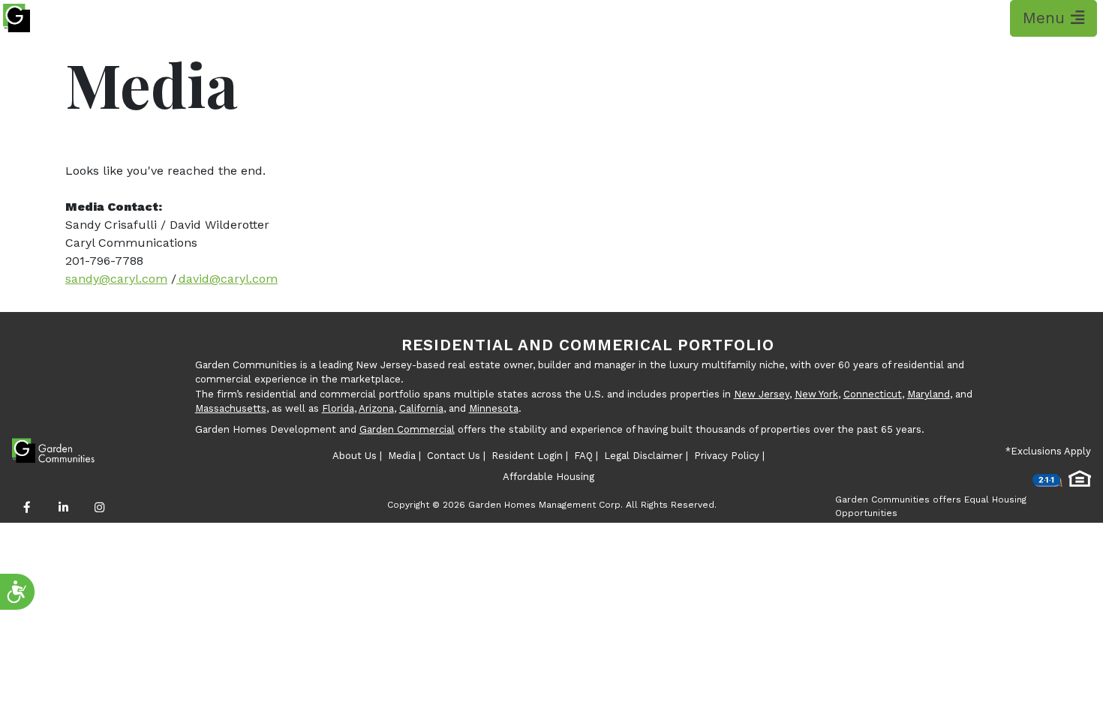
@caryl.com (243, 279)
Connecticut (872, 394)
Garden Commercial (407, 429)
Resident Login (527, 455)
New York (816, 394)
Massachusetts (230, 408)
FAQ (583, 455)
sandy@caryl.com (116, 279)
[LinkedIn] (63, 508)
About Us (354, 455)
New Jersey (761, 394)
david (192, 279)
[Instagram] (99, 508)
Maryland (928, 394)
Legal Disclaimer (643, 455)
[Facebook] (27, 508)
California (421, 408)
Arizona (376, 408)
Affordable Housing (548, 476)
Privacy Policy (726, 455)
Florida (338, 408)
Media (402, 455)
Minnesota (493, 408)
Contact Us (453, 455)
